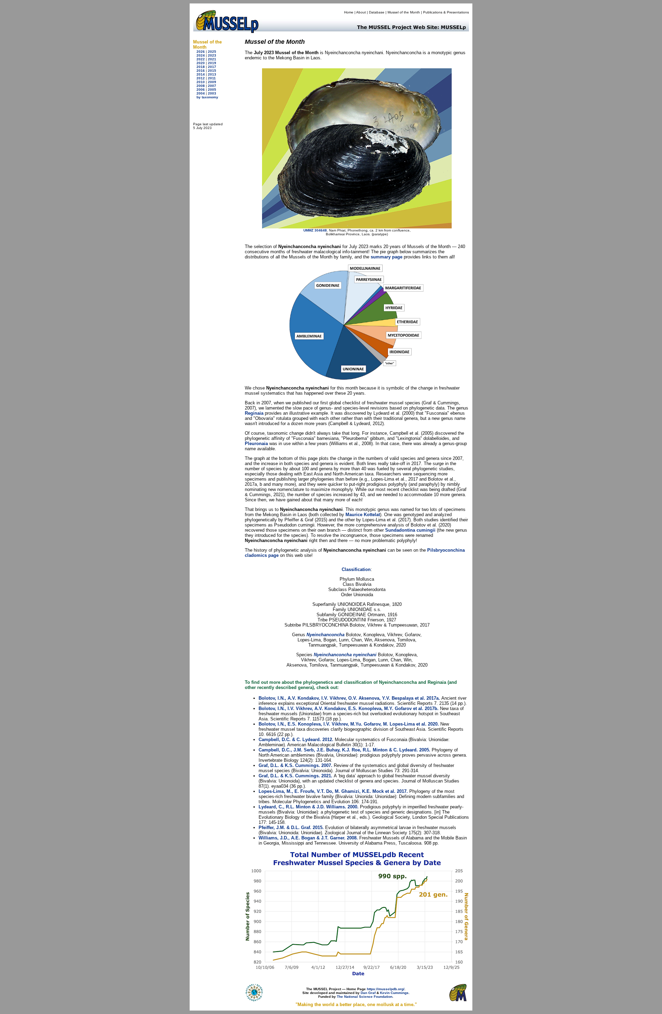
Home (348, 12)
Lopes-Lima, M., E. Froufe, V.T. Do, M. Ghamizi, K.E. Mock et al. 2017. (333, 791)
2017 (212, 67)
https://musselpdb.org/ (385, 989)
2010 (201, 82)
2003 (212, 93)
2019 (212, 63)
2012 (201, 78)
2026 (201, 51)
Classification (356, 569)
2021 (212, 59)
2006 (201, 89)
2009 (212, 82)
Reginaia (254, 413)
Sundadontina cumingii (410, 530)
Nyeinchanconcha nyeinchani (345, 654)
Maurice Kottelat (362, 514)
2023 (212, 55)
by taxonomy (207, 97)
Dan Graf (368, 993)
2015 (212, 70)
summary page (386, 256)
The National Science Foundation (364, 996)
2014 (201, 74)
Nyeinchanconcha (325, 634)
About (361, 12)
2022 (201, 59)
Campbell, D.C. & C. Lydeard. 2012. (296, 739)
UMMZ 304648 (315, 230)
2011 (212, 78)
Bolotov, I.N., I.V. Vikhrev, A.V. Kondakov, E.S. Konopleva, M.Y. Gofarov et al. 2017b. (349, 708)
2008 (201, 86)
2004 (201, 93)
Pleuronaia (256, 443)
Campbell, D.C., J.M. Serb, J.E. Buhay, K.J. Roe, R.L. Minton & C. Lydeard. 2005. (344, 749)
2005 (212, 89)
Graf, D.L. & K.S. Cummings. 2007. (295, 765)
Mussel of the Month (404, 12)
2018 (201, 67)
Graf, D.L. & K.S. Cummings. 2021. (295, 775)
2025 (212, 51)
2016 (201, 70)
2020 (201, 63)
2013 (212, 74)
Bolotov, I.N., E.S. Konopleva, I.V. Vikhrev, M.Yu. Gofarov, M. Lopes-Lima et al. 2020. (349, 724)
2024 (201, 55)
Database (376, 12)
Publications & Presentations (446, 12)
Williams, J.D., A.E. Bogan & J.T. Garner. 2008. (308, 837)
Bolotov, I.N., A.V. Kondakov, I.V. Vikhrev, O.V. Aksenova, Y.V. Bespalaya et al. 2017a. (349, 698)
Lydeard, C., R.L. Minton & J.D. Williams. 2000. (309, 806)
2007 (212, 86)
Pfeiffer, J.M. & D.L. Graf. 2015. (291, 827)
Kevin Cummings (394, 993)
